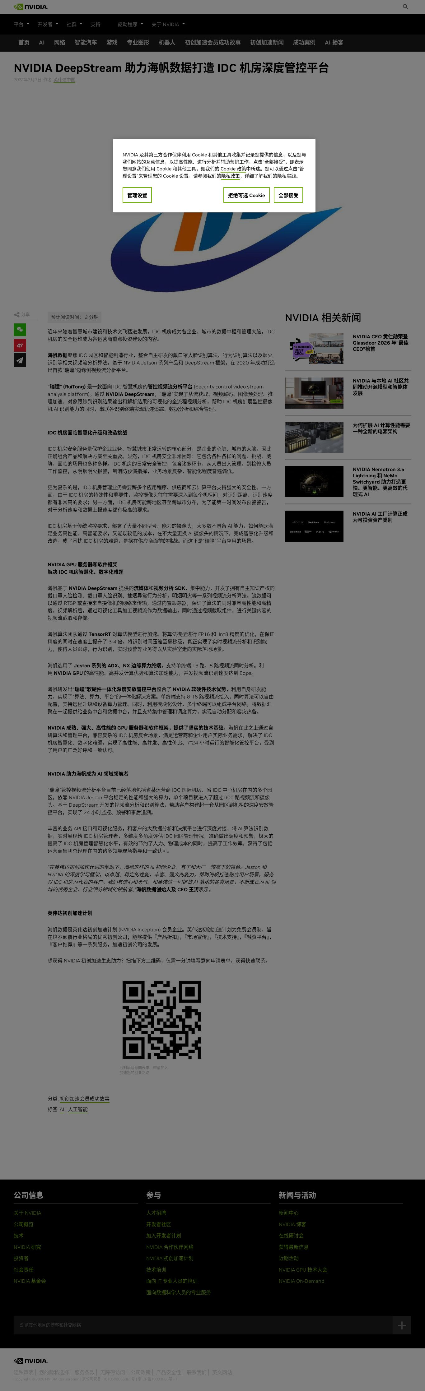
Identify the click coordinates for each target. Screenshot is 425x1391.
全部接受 (288, 195)
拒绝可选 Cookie (246, 195)
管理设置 (137, 195)
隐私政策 (230, 176)
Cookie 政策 (233, 169)
